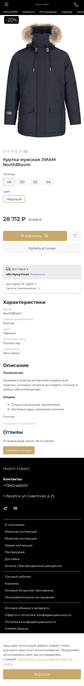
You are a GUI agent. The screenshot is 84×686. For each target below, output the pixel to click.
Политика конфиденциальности (30, 622)
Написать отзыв (18, 450)
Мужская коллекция (21, 538)
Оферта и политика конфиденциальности (38, 615)
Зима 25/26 (10, 11)
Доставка (12, 559)
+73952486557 (15, 486)
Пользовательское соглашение (29, 597)
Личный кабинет (18, 576)
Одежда (66, 11)
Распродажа (48, 11)
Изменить (37, 274)
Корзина (12, 583)
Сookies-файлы (16, 628)
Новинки (28, 11)
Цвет (7, 191)
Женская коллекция (21, 531)
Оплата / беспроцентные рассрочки (33, 566)
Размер (9, 174)
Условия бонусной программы (29, 590)
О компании (14, 525)
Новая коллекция (19, 545)
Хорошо (42, 674)
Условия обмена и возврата (27, 608)
